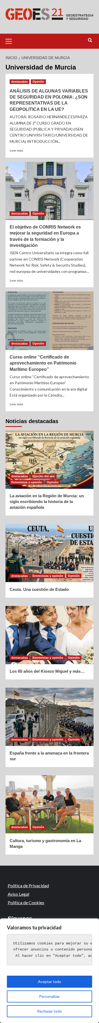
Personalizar (49, 996)
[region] (49, 970)
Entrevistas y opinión (26, 482)
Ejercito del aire (43, 476)
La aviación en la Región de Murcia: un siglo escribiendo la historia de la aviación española (47, 501)
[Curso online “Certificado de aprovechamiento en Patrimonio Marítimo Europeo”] (50, 320)
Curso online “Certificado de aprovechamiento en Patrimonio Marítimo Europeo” (43, 363)
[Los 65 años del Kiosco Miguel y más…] (50, 635)
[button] (11, 40)
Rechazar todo (49, 1011)
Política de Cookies (26, 902)
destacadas (19, 81)
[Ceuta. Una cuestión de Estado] (50, 553)
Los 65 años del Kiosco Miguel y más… (47, 671)
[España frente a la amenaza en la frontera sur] (50, 717)
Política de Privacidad (28, 885)
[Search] (90, 40)
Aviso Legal (18, 894)
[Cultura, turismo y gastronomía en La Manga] (50, 804)
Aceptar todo (49, 981)
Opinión (38, 81)
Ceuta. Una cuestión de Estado (39, 589)
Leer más (16, 150)
